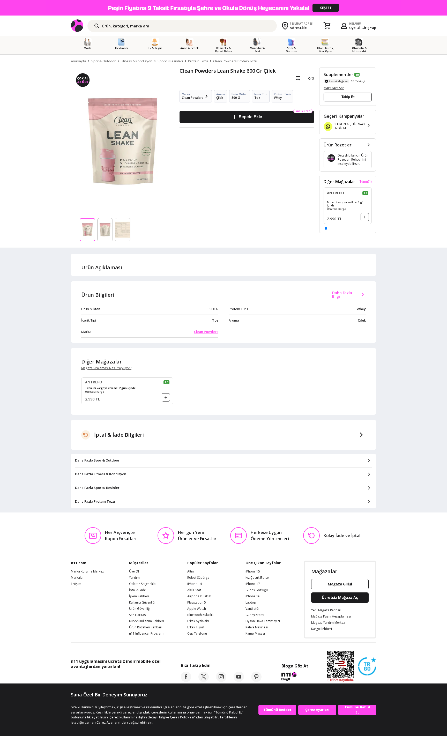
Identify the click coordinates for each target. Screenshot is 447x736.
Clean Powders (206, 331)
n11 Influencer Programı (146, 633)
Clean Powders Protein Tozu (235, 61)
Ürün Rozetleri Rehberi (145, 627)
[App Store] (87, 678)
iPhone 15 (252, 571)
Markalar (77, 578)
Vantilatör (252, 609)
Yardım (134, 578)
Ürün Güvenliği (140, 609)
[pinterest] (256, 680)
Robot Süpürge (198, 578)
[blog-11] (294, 677)
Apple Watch (196, 609)
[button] (326, 228)
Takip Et (347, 97)
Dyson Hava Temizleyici (262, 621)
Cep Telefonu (197, 633)
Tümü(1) (365, 182)
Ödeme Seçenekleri (143, 584)
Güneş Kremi (254, 615)
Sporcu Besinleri (170, 61)
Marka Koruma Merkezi (88, 571)
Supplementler (338, 74)
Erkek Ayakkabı (198, 621)
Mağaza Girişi (340, 584)
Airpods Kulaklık (199, 596)
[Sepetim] (327, 26)
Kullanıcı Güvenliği (142, 602)
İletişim (76, 584)
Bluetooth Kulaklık (200, 615)
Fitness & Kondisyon (136, 61)
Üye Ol (354, 27)
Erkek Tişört (195, 627)
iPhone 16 (252, 596)
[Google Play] (119, 678)
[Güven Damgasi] (367, 666)
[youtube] (239, 680)
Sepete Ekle (250, 117)
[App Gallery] (148, 678)
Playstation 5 (196, 602)
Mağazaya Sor (334, 88)
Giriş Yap (368, 27)
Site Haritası (137, 615)
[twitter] (203, 680)
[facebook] (186, 680)
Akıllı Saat (194, 590)
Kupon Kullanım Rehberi (146, 621)
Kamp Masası (255, 633)
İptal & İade (137, 590)
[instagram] (221, 680)
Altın (190, 571)
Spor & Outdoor (103, 61)
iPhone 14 (194, 584)
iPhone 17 (252, 584)
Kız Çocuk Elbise (257, 578)
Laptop (250, 602)
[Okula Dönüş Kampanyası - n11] (223, 8)
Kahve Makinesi (256, 627)
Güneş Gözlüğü (256, 590)
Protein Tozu (198, 61)
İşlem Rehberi (139, 596)
